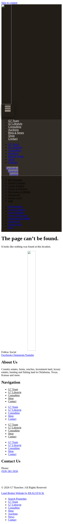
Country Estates (16, 183)
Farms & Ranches (17, 189)
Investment (14, 195)
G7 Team (13, 120)
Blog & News (16, 132)
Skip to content (9, 2)
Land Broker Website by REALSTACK (22, 493)
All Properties (15, 180)
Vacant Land (15, 198)
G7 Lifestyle (15, 123)
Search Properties (17, 498)
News (11, 516)
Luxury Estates (16, 186)
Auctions (13, 129)
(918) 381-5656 (9, 471)
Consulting (14, 126)
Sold (10, 201)
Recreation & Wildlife (19, 192)
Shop (11, 135)
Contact (12, 138)
